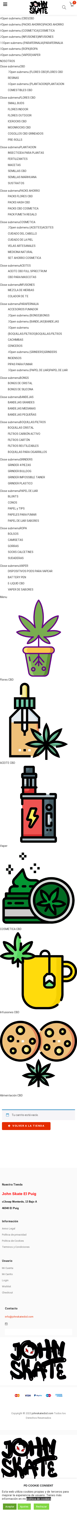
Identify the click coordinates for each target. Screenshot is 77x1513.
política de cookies (38, 1499)
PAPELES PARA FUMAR (22, 514)
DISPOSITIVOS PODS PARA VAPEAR (30, 571)
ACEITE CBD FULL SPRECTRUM (27, 271)
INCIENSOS (15, 358)
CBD (31, 18)
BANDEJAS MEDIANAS (22, 408)
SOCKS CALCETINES (20, 552)
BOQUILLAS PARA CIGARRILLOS (27, 452)
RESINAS (13, 77)
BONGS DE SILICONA (20, 389)
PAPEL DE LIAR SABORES (23, 520)
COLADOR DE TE (18, 296)
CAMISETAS (15, 539)
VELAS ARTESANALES (22, 245)
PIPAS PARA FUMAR (20, 364)
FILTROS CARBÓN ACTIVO (24, 433)
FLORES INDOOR (18, 109)
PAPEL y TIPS (16, 508)
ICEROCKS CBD (17, 121)
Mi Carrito (7, 1274)
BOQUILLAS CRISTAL (21, 427)
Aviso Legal (8, 1228)
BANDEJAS (52, 321)
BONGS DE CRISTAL (20, 383)
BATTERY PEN (17, 577)
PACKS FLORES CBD (20, 196)
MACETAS (14, 165)
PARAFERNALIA (53, 42)
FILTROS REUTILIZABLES (23, 445)
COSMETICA (47, 30)
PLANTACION (56, 84)
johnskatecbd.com (42, 1413)
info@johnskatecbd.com (19, 1316)
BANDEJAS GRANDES (21, 402)
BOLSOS (13, 533)
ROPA (34, 48)
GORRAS (13, 546)
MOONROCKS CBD (19, 127)
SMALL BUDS (16, 103)
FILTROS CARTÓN (19, 439)
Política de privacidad (14, 1234)
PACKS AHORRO (54, 24)
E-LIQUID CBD (16, 583)
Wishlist (6, 1286)
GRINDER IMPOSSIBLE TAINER (26, 477)
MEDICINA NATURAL (20, 252)
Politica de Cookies (13, 1240)
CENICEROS (15, 345)
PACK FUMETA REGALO (22, 214)
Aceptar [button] (9, 1506)
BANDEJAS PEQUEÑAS (22, 414)
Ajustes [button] (24, 1506)
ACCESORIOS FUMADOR (23, 309)
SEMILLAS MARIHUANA (22, 177)
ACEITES (48, 227)
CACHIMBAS (15, 339)
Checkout (7, 1292)
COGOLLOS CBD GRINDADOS (25, 133)
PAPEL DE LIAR (59, 370)
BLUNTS (13, 496)
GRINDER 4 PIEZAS (19, 465)
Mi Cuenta (7, 1268)
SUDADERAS (16, 558)
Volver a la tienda (28, 1125)
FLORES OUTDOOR (20, 115)
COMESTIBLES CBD (20, 90)
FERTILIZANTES (18, 158)
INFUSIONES (46, 36)
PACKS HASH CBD (19, 202)
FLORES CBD (55, 72)
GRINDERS (50, 352)
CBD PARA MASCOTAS (22, 277)
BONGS (45, 315)
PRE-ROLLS (15, 139)
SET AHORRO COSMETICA (24, 257)
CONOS (12, 502)
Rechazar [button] (41, 1506)
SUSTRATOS (16, 183)
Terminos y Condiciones (16, 1246)
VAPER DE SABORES (20, 589)
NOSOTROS (7, 61)
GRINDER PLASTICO (20, 483)
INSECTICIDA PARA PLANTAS (26, 152)
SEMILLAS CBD (17, 171)
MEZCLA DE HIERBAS (21, 290)
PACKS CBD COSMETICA (23, 208)
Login (5, 1280)
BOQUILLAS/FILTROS (49, 333)
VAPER (36, 55)
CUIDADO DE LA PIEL (20, 239)
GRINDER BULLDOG (19, 471)
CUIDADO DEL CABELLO (22, 233)
